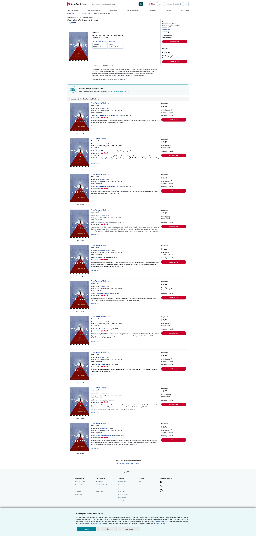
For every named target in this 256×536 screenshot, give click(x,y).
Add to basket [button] (174, 41)
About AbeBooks (122, 481)
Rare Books (113, 10)
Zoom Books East (102, 222)
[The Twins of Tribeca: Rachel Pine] (80, 309)
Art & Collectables (133, 10)
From (97, 45)
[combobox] (114, 4)
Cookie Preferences (123, 494)
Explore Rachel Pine (120, 91)
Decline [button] (107, 529)
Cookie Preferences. (161, 521)
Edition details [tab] (108, 65)
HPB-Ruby (99, 400)
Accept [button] (86, 529)
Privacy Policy (121, 491)
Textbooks (152, 10)
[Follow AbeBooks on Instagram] (161, 491)
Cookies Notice (122, 497)
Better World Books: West (105, 435)
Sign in (160, 4)
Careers (120, 488)
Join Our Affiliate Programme (104, 484)
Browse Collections (94, 10)
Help (185, 4)
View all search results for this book (128, 463)
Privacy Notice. (160, 523)
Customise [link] (129, 529)
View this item (166, 29)
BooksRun (99, 257)
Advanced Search (72, 10)
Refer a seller (100, 491)
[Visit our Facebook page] (161, 482)
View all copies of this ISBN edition (103, 41)
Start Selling (185, 10)
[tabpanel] (125, 74)
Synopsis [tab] (97, 65)
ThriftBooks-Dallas (102, 293)
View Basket (78, 494)
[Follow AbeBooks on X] (161, 486)
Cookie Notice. (97, 523)
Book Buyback (100, 488)
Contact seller (95, 126)
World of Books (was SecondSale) (107, 115)
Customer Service (143, 484)
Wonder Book (100, 329)
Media (119, 484)
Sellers (168, 10)
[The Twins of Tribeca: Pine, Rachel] (80, 131)
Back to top (128, 473)
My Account (169, 4)
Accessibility (121, 500)
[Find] (141, 4)
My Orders (78, 491)
